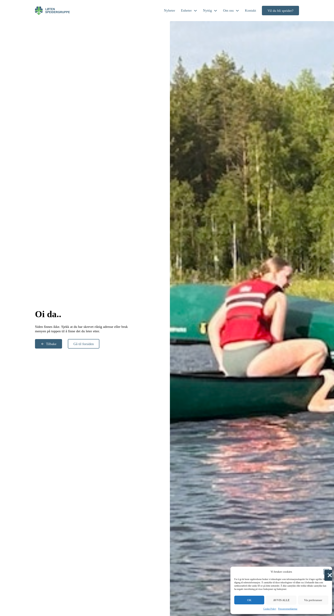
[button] (326, 572)
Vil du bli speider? (280, 11)
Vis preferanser (313, 600)
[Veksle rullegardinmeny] (195, 10)
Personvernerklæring (287, 608)
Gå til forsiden (83, 344)
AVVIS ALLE (281, 600)
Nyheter (169, 10)
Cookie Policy (269, 608)
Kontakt (250, 10)
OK (249, 600)
